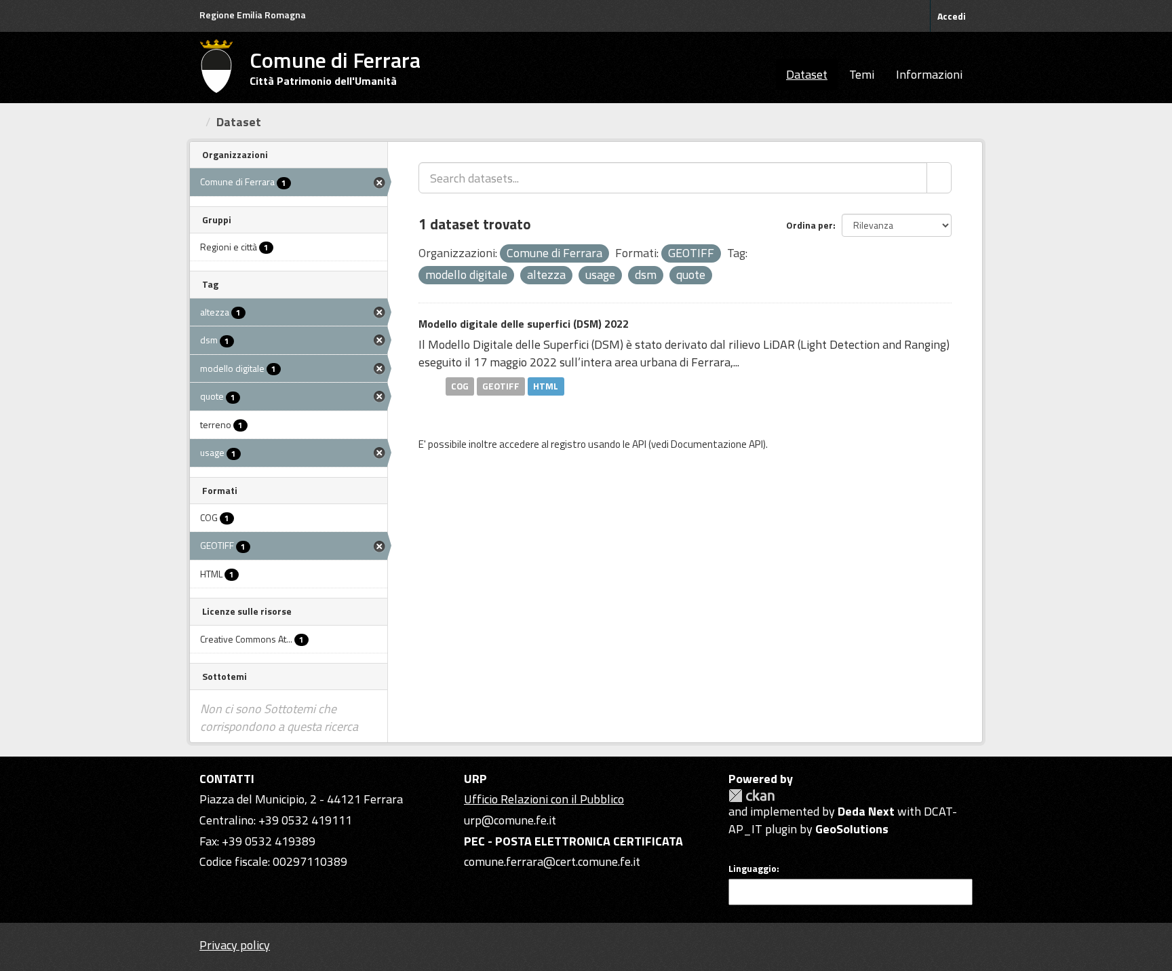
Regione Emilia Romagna (252, 14)
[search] (939, 177)
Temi (861, 74)
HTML (545, 386)
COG (460, 386)
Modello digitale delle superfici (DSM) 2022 (523, 324)
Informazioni (929, 74)
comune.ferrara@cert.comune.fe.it (552, 861)
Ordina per (809, 225)
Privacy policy (234, 945)
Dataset (806, 74)
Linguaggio (752, 868)
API (639, 444)
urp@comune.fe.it (510, 820)
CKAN (751, 795)
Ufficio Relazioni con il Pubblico (544, 799)
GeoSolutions (851, 829)
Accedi (951, 16)
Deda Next (866, 811)
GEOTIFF (501, 386)
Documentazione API (717, 444)
